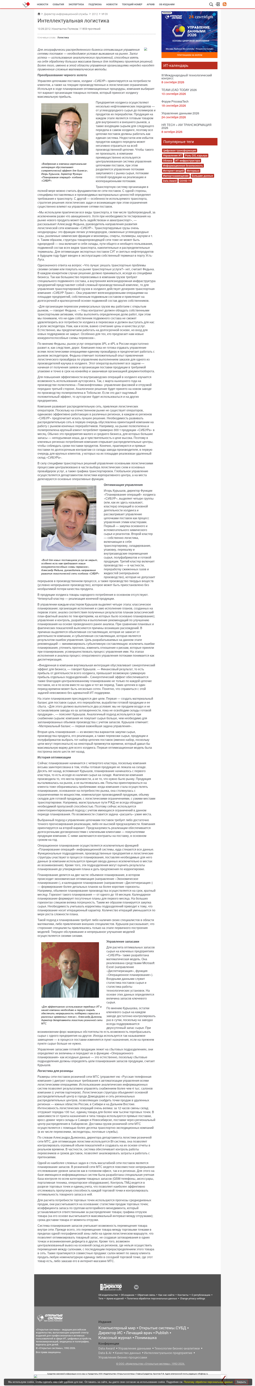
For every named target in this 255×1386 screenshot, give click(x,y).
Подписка (95, 4)
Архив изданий (115, 1298)
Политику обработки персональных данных (209, 1382)
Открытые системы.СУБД (162, 1328)
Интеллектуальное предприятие (168, 1353)
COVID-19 (185, 180)
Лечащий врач (139, 1333)
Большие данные (202, 175)
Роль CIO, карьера (196, 155)
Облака (167, 160)
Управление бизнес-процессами (122, 1357)
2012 (95, 14)
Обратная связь (146, 1295)
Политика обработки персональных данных (152, 1298)
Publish (162, 1333)
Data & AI (104, 1353)
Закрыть (241, 1382)
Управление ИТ (172, 155)
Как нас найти (166, 1295)
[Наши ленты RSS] (224, 4)
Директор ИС (110, 1333)
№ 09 (105, 14)
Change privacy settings (192, 1298)
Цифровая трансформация (179, 150)
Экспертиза (76, 4)
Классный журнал (114, 1337)
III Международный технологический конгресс (186, 76)
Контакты (183, 1295)
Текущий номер (132, 4)
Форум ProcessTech (175, 101)
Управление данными (134, 1348)
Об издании (167, 4)
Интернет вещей (173, 170)
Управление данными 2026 (180, 113)
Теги (100, 1298)
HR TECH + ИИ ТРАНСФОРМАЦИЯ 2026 (186, 126)
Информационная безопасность (183, 165)
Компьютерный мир (117, 1328)
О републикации (201, 1295)
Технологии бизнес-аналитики (177, 1348)
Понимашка (146, 1337)
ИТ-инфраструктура (187, 160)
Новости (42, 4)
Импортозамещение (176, 175)
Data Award (170, 180)
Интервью (193, 170)
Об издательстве (108, 1295)
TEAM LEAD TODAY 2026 (179, 90)
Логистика (63, 37)
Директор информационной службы (66, 14)
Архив (151, 4)
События (58, 4)
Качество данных (128, 1353)
